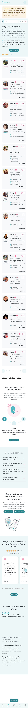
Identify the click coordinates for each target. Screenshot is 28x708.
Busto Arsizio (9, 661)
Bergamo (18, 659)
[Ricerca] (3, 21)
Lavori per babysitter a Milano (10, 641)
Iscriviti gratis (14, 50)
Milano (4, 659)
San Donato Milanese (7, 649)
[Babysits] (6, 2)
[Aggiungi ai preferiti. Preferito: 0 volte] (23, 214)
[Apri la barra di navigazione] (24, 2)
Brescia (9, 659)
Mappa (15, 700)
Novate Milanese (16, 651)
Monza (13, 659)
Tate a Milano (17, 637)
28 (20, 371)
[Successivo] (24, 371)
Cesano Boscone (6, 651)
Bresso (16, 649)
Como (3, 661)
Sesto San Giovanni (7, 647)
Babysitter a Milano (7, 637)
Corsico (15, 647)
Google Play (20, 511)
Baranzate (4, 653)
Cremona (19, 663)
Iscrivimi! (14, 594)
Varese (4, 663)
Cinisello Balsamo (11, 663)
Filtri (23, 21)
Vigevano (8, 665)
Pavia (3, 665)
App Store (9, 511)
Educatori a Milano (7, 639)
